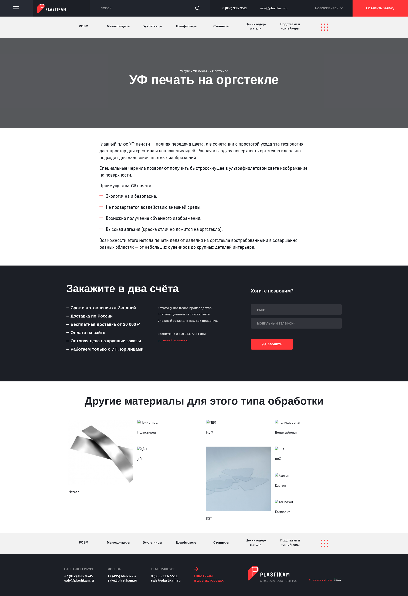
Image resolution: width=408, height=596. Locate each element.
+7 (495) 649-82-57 (122, 576)
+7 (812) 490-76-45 (78, 576)
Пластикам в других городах (209, 578)
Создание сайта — (320, 580)
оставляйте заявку (172, 340)
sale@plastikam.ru (274, 8)
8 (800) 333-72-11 (234, 8)
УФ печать (201, 71)
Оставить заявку (380, 8)
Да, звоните (272, 344)
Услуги (185, 71)
